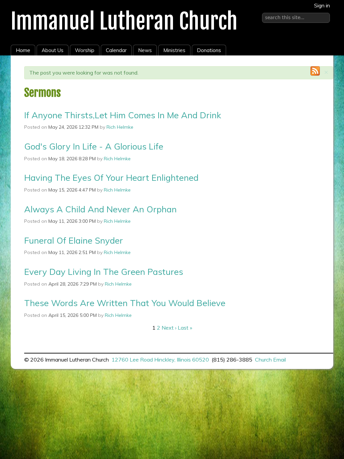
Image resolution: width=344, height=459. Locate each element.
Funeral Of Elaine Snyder (73, 240)
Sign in (322, 5)
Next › (169, 327)
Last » (185, 327)
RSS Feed (315, 71)
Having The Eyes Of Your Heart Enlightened (111, 177)
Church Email (270, 359)
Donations (209, 50)
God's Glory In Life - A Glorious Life (93, 146)
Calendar (116, 50)
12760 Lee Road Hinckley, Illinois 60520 (160, 359)
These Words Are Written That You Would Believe (124, 302)
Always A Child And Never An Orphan (100, 209)
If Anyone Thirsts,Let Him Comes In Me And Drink (122, 115)
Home (23, 50)
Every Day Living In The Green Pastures (103, 271)
